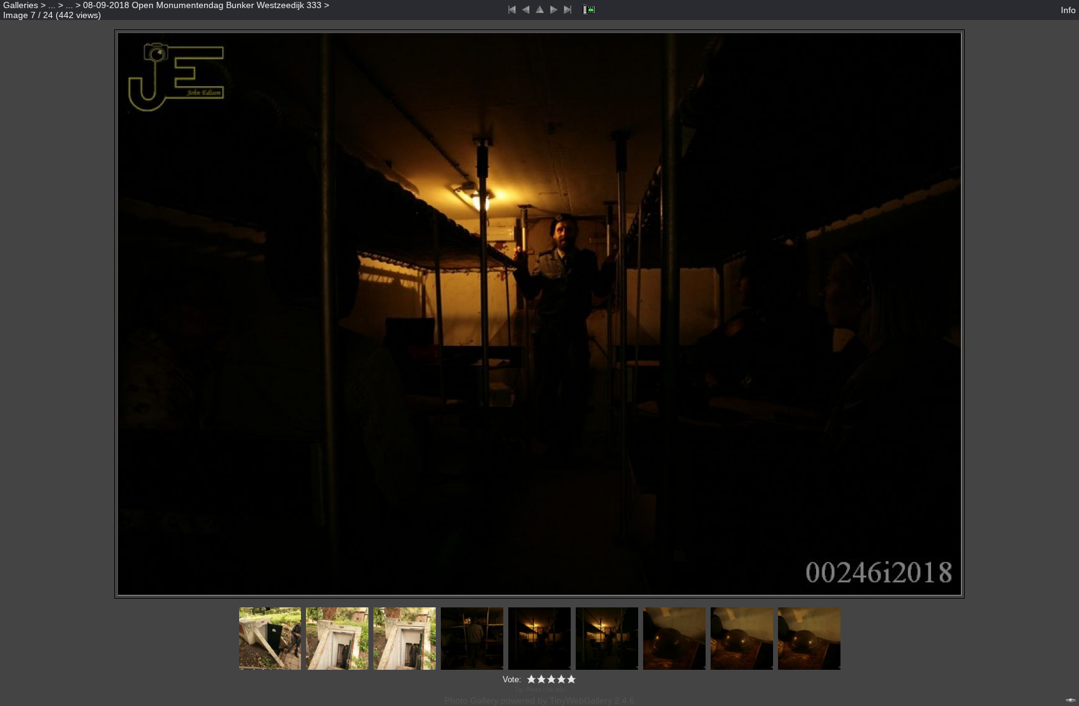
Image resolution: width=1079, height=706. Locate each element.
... (52, 5)
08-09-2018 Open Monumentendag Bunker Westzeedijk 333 (202, 5)
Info (1068, 10)
